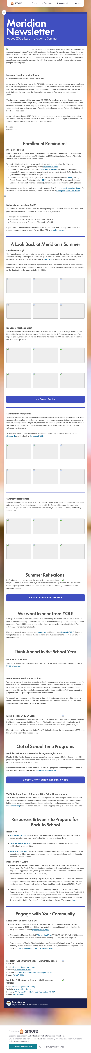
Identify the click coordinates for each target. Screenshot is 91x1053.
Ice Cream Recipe (45, 399)
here (74, 900)
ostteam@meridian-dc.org (46, 770)
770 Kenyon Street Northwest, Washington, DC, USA (35, 992)
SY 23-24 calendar (13, 666)
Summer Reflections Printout (45, 597)
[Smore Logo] (17, 3)
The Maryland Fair (44, 935)
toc (4, 12)
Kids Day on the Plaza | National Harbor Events (35, 948)
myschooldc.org (57, 230)
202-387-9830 (18, 975)
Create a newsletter (23, 1047)
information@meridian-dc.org (23, 967)
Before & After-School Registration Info (45, 779)
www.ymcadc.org (13, 806)
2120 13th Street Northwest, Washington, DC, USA (34, 972)
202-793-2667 (18, 994)
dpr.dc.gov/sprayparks (40, 930)
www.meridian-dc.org (22, 970)
